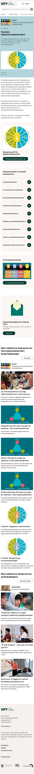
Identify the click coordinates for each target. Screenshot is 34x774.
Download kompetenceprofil (14, 159)
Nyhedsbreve (4, 745)
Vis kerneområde (25, 581)
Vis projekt (27, 358)
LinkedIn (3, 748)
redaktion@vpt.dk (5, 726)
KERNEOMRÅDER (13, 14)
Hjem (4, 14)
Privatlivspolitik (5, 756)
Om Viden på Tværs (6, 750)
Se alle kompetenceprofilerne (14, 283)
